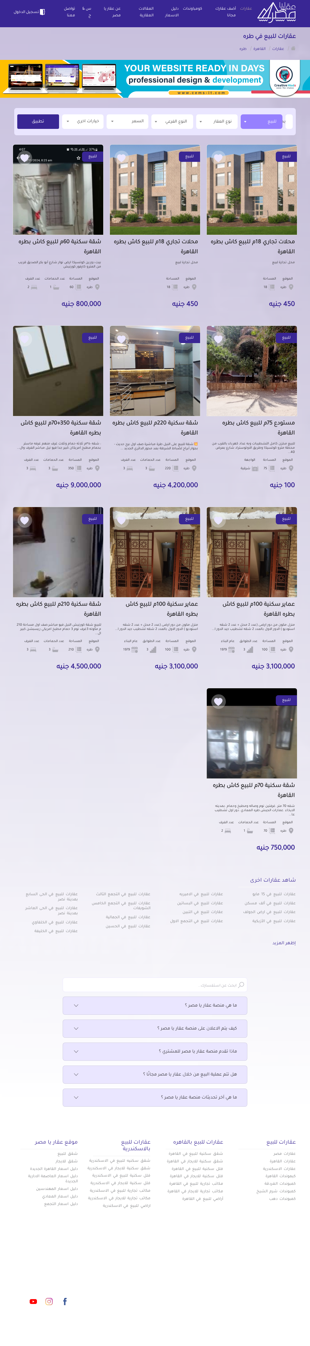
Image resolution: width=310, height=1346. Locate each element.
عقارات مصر (285, 1154)
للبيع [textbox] (272, 122)
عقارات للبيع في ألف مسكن (270, 904)
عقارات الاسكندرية (279, 1169)
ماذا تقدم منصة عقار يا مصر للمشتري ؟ (198, 1052)
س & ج (86, 12)
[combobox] (261, 121)
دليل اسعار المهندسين (57, 1189)
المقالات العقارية (146, 12)
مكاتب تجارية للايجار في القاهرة (195, 1192)
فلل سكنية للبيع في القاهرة (197, 1169)
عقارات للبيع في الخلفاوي (55, 923)
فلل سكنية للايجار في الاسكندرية (120, 1183)
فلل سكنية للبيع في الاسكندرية (121, 1176)
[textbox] (285, 121)
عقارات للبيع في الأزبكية (274, 921)
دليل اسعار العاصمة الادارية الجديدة (53, 1179)
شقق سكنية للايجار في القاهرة (195, 1162)
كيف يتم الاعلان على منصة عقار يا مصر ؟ (197, 1029)
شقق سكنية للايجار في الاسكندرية (118, 1169)
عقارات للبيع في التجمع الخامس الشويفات (121, 906)
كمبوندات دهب (282, 1199)
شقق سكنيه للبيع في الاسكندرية (119, 1161)
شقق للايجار (67, 1162)
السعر (138, 121)
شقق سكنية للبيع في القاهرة (196, 1154)
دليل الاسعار (172, 12)
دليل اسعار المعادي (60, 1197)
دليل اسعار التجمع (61, 1204)
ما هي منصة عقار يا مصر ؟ (211, 1006)
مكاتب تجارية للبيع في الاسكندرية (120, 1191)
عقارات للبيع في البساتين (200, 904)
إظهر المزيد (284, 943)
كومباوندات (192, 9)
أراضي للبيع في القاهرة (202, 1199)
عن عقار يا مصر (112, 12)
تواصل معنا (69, 12)
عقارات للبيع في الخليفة (56, 931)
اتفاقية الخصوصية (115, 1283)
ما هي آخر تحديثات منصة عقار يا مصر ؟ (199, 1097)
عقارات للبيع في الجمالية (128, 917)
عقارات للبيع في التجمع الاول (196, 921)
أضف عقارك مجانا (225, 12)
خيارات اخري (88, 121)
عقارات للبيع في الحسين (128, 927)
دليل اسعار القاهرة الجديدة (54, 1169)
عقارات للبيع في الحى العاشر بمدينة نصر (51, 911)
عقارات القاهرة (283, 1162)
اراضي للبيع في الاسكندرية (126, 1206)
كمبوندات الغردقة (280, 1184)
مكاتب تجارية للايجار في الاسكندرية (119, 1199)
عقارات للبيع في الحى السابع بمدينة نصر (52, 897)
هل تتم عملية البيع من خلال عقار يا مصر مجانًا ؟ (190, 1075)
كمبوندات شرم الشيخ (276, 1192)
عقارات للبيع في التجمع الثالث (123, 894)
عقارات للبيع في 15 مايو (274, 894)
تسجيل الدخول (26, 12)
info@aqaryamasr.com (58, 1274)
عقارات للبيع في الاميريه (201, 894)
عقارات (246, 9)
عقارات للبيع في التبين (203, 912)
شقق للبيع (68, 1154)
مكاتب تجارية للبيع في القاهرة (196, 1184)
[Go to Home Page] (293, 48)
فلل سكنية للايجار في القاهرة (196, 1176)
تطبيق (38, 122)
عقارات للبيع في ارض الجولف (269, 912)
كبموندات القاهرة (280, 1176)
